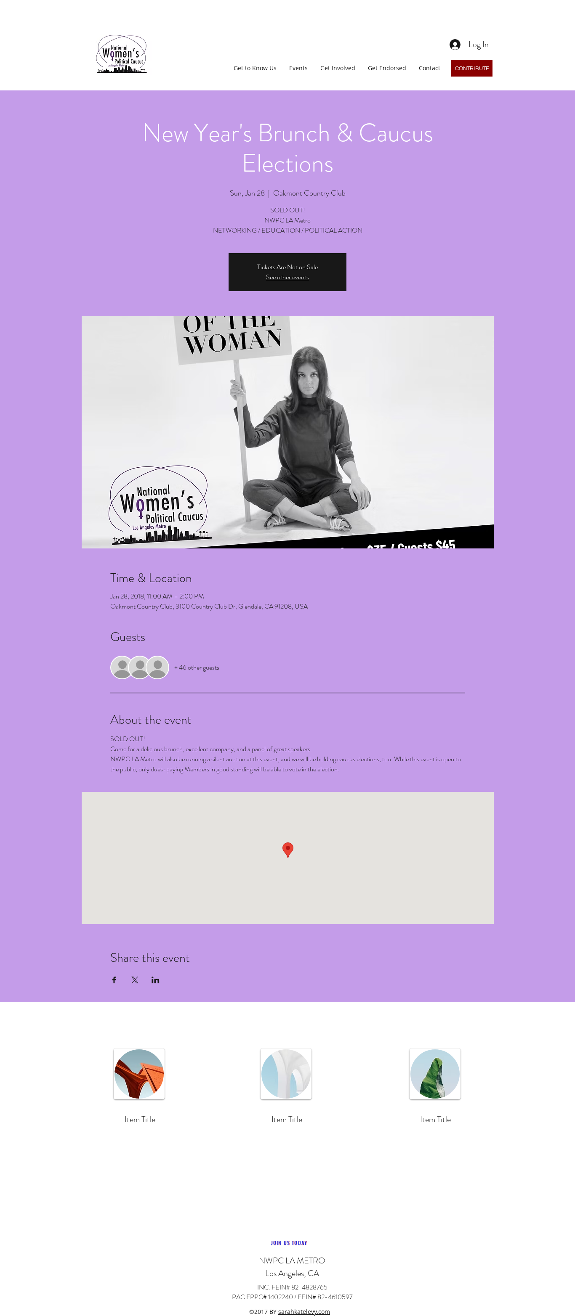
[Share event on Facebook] (114, 980)
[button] (255, 68)
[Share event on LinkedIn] (156, 980)
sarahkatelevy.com (304, 1312)
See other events (287, 277)
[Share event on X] (135, 980)
